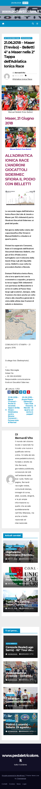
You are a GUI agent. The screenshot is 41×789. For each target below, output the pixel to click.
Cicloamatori (19, 546)
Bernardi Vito (20, 73)
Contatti (4, 784)
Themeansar (21, 778)
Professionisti (27, 38)
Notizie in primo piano (12, 38)
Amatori (9, 546)
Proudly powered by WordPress (13, 775)
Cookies (12, 784)
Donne (8, 669)
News (19, 784)
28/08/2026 (13, 680)
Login (24, 784)
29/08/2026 (13, 654)
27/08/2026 (13, 731)
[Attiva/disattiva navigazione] (37, 23)
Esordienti (10, 695)
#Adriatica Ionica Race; (22, 79)
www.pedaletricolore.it (20, 11)
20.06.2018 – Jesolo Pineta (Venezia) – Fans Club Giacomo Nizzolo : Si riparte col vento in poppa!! (27, 405)
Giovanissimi (10, 721)
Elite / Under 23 (11, 643)
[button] (33, 23)
